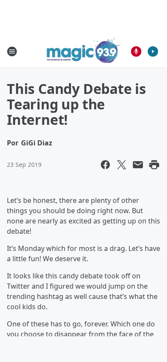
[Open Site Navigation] (12, 51)
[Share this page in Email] (138, 165)
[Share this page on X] (122, 165)
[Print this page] (154, 165)
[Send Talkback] (136, 51)
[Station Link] (84, 51)
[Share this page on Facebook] (105, 165)
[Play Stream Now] (153, 51)
